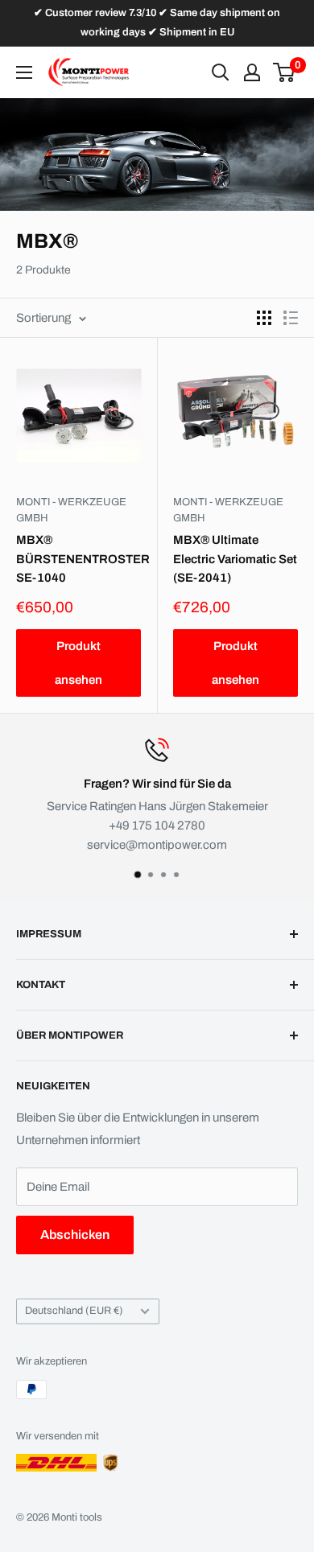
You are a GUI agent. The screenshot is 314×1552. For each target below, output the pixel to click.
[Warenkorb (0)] (285, 72)
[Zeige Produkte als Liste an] (290, 318)
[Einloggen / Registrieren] (252, 72)
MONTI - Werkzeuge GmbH (71, 510)
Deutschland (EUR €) (74, 1310)
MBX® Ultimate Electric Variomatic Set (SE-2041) (235, 558)
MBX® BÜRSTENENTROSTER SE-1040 (78, 558)
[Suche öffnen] (220, 72)
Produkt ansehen (78, 663)
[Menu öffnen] (24, 72)
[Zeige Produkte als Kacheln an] (264, 318)
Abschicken (74, 1234)
